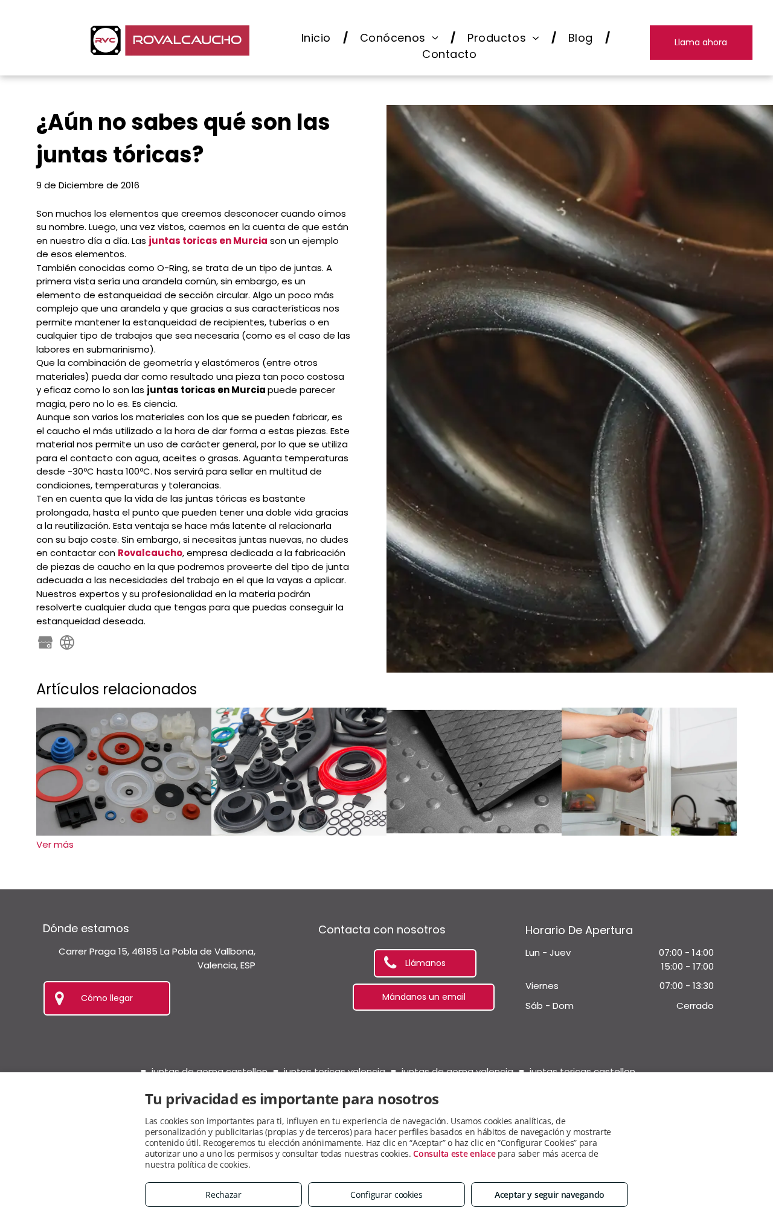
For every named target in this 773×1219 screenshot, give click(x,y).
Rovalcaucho (150, 552)
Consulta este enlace (454, 1153)
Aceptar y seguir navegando (550, 1194)
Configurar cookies (386, 1194)
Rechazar (223, 1194)
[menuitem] (318, 38)
